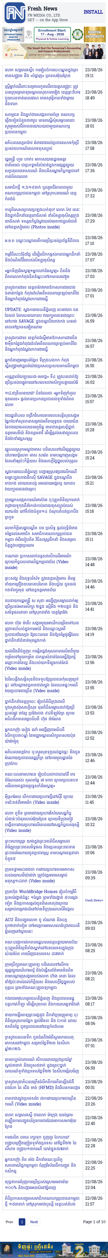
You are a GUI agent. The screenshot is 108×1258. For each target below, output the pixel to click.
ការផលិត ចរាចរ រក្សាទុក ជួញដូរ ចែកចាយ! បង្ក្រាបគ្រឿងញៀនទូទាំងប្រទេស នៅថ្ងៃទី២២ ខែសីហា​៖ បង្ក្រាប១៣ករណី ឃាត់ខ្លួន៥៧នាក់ (41, 1143)
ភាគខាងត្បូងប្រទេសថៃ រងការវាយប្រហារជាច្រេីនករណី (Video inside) (40, 1102)
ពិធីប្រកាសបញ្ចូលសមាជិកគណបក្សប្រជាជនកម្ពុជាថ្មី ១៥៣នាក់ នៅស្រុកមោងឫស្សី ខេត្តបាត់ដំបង (42, 1202)
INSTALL (93, 12)
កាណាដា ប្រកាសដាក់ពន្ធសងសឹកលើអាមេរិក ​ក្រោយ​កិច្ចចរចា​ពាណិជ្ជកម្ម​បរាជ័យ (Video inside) (39, 562)
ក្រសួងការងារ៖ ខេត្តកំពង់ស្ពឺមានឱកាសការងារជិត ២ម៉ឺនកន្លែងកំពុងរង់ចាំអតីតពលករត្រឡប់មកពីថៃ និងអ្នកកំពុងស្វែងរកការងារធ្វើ (41, 344)
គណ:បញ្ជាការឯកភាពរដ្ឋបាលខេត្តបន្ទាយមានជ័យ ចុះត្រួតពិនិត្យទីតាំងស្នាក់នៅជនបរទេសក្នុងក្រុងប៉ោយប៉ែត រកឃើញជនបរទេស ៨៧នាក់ (41, 948)
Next (34, 1221)
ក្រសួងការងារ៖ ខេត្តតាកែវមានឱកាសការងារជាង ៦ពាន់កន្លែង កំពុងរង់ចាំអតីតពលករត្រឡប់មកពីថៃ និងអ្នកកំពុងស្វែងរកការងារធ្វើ (42, 293)
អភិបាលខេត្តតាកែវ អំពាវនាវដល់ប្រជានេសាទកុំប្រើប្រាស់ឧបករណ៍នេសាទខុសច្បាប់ (42, 146)
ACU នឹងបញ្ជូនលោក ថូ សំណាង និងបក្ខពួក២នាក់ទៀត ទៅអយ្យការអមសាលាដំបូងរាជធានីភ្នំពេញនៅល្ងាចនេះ (42, 926)
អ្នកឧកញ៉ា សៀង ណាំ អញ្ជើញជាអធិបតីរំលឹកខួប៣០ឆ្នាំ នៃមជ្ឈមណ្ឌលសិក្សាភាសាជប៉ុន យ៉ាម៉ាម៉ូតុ (40, 736)
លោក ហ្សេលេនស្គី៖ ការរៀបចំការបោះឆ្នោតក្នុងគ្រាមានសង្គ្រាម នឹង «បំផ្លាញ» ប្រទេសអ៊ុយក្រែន (41, 73)
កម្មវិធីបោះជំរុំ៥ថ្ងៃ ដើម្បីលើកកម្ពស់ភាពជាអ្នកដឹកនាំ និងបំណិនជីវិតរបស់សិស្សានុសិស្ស (42, 257)
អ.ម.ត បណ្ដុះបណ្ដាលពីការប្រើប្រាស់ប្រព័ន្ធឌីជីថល (42, 241)
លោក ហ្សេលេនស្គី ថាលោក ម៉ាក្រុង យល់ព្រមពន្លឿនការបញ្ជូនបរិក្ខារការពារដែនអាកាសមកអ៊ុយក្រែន (40, 1121)
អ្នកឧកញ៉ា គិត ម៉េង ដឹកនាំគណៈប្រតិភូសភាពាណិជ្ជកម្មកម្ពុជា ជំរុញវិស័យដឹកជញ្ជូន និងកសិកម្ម (40, 1166)
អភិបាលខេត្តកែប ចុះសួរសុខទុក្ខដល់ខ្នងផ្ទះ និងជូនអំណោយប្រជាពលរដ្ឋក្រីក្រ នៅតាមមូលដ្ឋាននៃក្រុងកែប (42, 758)
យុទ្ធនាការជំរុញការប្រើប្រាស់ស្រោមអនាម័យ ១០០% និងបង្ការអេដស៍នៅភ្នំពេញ (36, 1185)
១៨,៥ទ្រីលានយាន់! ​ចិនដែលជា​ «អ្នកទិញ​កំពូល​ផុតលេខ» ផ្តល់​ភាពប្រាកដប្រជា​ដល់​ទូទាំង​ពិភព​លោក (40, 399)
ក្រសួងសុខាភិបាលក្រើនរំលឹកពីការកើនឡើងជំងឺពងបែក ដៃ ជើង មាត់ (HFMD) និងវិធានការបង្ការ (42, 1085)
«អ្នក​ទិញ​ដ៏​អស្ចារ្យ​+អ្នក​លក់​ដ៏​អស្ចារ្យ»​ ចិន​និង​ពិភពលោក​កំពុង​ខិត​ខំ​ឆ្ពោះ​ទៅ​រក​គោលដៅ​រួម (37, 274)
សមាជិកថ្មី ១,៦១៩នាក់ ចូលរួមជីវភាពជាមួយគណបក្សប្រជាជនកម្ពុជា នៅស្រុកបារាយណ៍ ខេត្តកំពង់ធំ (41, 193)
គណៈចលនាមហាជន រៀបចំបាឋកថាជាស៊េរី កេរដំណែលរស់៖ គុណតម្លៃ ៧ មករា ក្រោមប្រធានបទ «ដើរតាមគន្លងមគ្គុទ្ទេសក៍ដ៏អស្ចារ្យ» (41, 780)
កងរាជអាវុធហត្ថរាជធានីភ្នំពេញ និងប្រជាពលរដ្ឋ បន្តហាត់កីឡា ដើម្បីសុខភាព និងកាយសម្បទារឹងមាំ (42, 1002)
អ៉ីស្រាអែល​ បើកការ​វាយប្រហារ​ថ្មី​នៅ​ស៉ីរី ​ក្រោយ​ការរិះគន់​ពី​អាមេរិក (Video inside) (39, 800)
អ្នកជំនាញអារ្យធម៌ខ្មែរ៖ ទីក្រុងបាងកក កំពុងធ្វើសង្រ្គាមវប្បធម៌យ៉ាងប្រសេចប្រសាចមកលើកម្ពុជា (42, 363)
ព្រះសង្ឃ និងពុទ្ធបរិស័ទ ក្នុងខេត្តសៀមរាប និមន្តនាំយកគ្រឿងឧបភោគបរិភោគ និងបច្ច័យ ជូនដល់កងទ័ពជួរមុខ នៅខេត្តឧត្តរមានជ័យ (40, 584)
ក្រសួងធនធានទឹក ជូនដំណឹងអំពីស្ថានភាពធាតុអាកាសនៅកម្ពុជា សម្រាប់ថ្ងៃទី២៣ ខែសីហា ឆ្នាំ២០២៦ (39, 1043)
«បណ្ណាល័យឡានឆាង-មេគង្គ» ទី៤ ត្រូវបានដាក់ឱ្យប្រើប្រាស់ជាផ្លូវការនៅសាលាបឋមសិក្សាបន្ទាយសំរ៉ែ (41, 380)
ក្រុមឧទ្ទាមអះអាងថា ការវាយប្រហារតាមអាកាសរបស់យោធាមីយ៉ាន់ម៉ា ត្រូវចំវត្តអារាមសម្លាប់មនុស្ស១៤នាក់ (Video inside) (39, 875)
